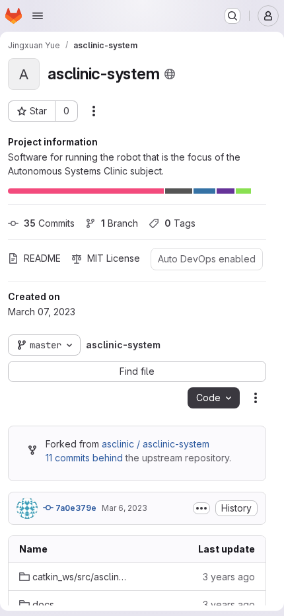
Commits (49, 223)
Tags (179, 223)
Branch (119, 223)
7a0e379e (74, 508)
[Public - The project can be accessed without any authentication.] (169, 74)
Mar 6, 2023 (124, 508)
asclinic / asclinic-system (155, 443)
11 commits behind (84, 457)
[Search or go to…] (232, 16)
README (42, 258)
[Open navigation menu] (37, 15)
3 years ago (229, 576)
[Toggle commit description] (201, 508)
